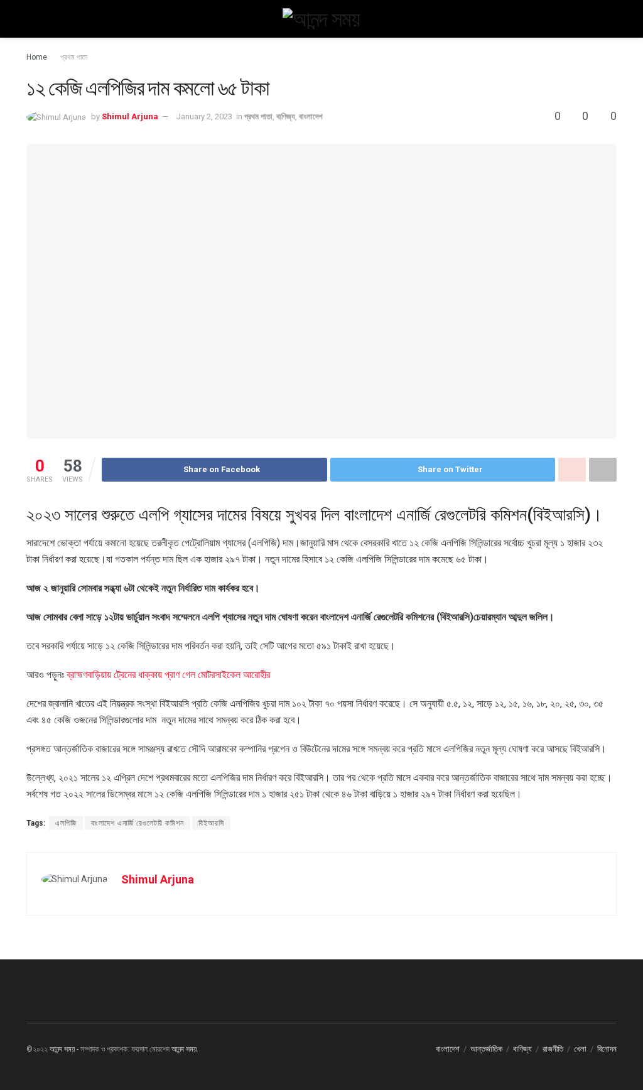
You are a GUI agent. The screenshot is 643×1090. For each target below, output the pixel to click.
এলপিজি (66, 823)
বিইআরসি (211, 823)
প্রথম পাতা (73, 57)
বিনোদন (607, 1049)
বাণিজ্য (285, 116)
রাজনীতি (553, 1049)
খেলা (580, 1049)
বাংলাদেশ (311, 116)
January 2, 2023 (204, 116)
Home (36, 57)
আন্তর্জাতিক (486, 1049)
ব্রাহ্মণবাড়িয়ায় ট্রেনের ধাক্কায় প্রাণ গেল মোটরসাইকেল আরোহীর (168, 675)
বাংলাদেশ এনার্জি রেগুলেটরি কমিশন (137, 823)
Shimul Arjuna (130, 116)
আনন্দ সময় (62, 1049)
